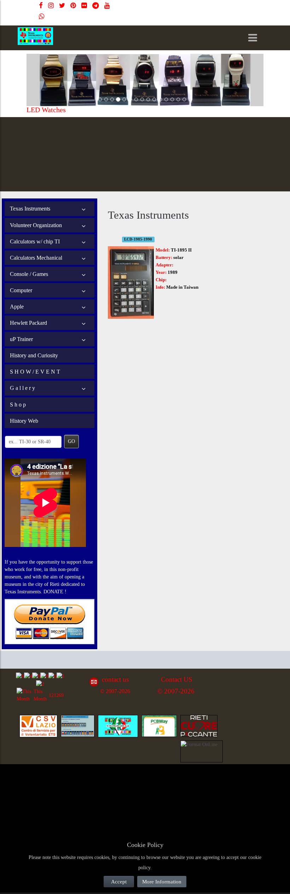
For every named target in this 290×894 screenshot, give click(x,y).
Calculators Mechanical (36, 258)
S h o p (18, 405)
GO (71, 441)
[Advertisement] (71, 784)
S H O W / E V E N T (35, 372)
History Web (24, 421)
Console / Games (29, 274)
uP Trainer (21, 339)
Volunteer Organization (36, 225)
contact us (115, 679)
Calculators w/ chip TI (35, 241)
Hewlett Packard (28, 323)
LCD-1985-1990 (138, 239)
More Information (161, 881)
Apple (17, 307)
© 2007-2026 (115, 691)
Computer (21, 290)
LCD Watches (131, 110)
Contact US (176, 679)
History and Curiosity (34, 355)
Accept (119, 881)
